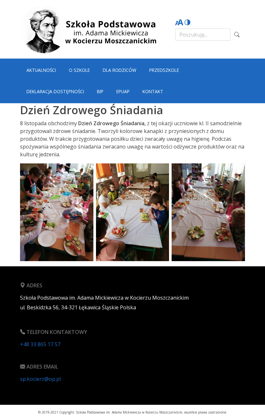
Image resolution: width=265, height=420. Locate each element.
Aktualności (41, 70)
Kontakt (153, 91)
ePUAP (123, 91)
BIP (100, 91)
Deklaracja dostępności (55, 91)
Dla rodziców (119, 70)
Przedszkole (164, 70)
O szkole (79, 70)
